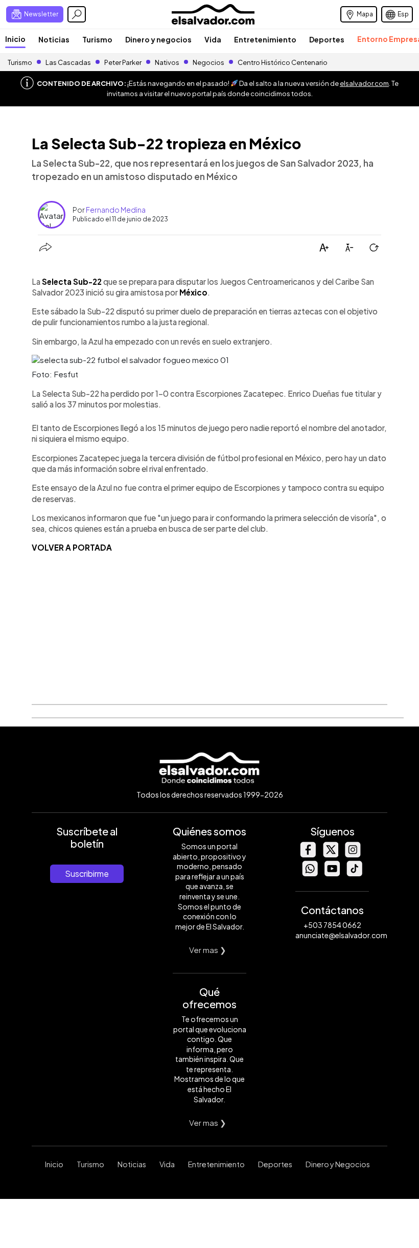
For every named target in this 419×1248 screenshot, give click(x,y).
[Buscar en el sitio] (76, 14)
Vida (212, 39)
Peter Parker (123, 62)
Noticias (53, 39)
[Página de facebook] (307, 854)
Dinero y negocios (158, 39)
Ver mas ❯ (207, 950)
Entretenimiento (265, 39)
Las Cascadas (68, 62)
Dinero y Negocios (338, 1164)
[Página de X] (330, 854)
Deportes (326, 39)
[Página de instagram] (352, 854)
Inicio (15, 38)
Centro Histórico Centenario (283, 62)
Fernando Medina (116, 209)
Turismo (97, 39)
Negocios (208, 62)
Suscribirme (87, 873)
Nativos (167, 62)
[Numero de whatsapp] (309, 873)
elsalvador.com (364, 83)
